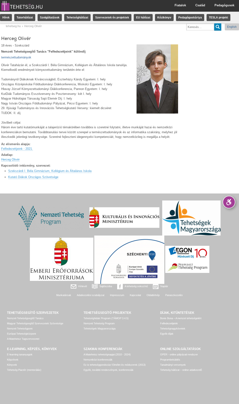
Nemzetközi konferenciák (98, 359)
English (232, 27)
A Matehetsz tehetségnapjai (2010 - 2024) (107, 354)
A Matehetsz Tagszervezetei (23, 338)
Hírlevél (82, 286)
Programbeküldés (170, 359)
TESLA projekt (218, 17)
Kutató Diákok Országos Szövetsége (33, 177)
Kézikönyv (164, 17)
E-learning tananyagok (19, 354)
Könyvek (12, 364)
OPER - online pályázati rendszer (179, 354)
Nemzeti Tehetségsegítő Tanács (25, 318)
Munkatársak (63, 295)
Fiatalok (180, 5)
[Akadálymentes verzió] (229, 202)
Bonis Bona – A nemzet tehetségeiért (180, 318)
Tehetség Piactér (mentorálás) (24, 369)
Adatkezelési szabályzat (90, 295)
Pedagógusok (224, 5)
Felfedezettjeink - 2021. (17, 148)
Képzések (12, 359)
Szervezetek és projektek (112, 17)
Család (200, 5)
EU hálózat (143, 17)
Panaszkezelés (174, 295)
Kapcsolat (135, 295)
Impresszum (117, 295)
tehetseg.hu (13, 26)
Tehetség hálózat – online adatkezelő (181, 369)
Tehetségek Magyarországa (100, 328)
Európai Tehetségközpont (21, 333)
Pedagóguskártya (190, 17)
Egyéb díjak (166, 333)
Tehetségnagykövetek (172, 328)
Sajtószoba (105, 286)
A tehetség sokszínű (136, 286)
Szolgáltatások (50, 17)
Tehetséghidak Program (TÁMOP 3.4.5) (106, 318)
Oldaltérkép (153, 295)
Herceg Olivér (10, 159)
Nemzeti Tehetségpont (19, 328)
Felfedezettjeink (169, 323)
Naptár (164, 286)
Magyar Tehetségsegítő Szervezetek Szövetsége (35, 323)
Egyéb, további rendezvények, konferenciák (109, 369)
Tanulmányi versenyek (173, 364)
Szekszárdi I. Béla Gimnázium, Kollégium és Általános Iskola (49, 171)
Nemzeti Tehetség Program (99, 323)
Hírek (6, 17)
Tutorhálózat (25, 17)
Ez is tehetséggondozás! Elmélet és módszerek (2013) (115, 364)
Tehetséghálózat (77, 17)
